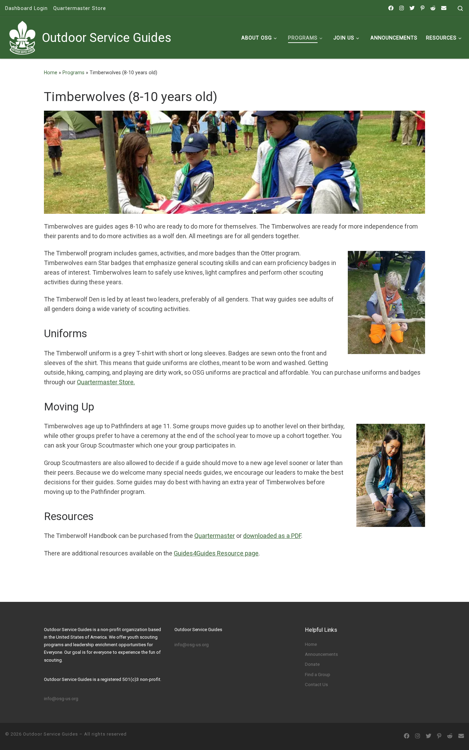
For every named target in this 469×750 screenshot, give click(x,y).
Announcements (321, 654)
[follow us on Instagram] (401, 8)
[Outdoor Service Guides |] (22, 37)
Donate (312, 664)
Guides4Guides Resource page (216, 553)
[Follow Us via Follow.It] (443, 8)
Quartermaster (214, 535)
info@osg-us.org (61, 698)
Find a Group (317, 674)
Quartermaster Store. (106, 382)
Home (50, 72)
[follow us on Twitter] (412, 8)
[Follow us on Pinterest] (422, 8)
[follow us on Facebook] (390, 8)
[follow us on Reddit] (432, 8)
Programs (73, 72)
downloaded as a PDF (272, 535)
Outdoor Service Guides (50, 734)
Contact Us (316, 684)
